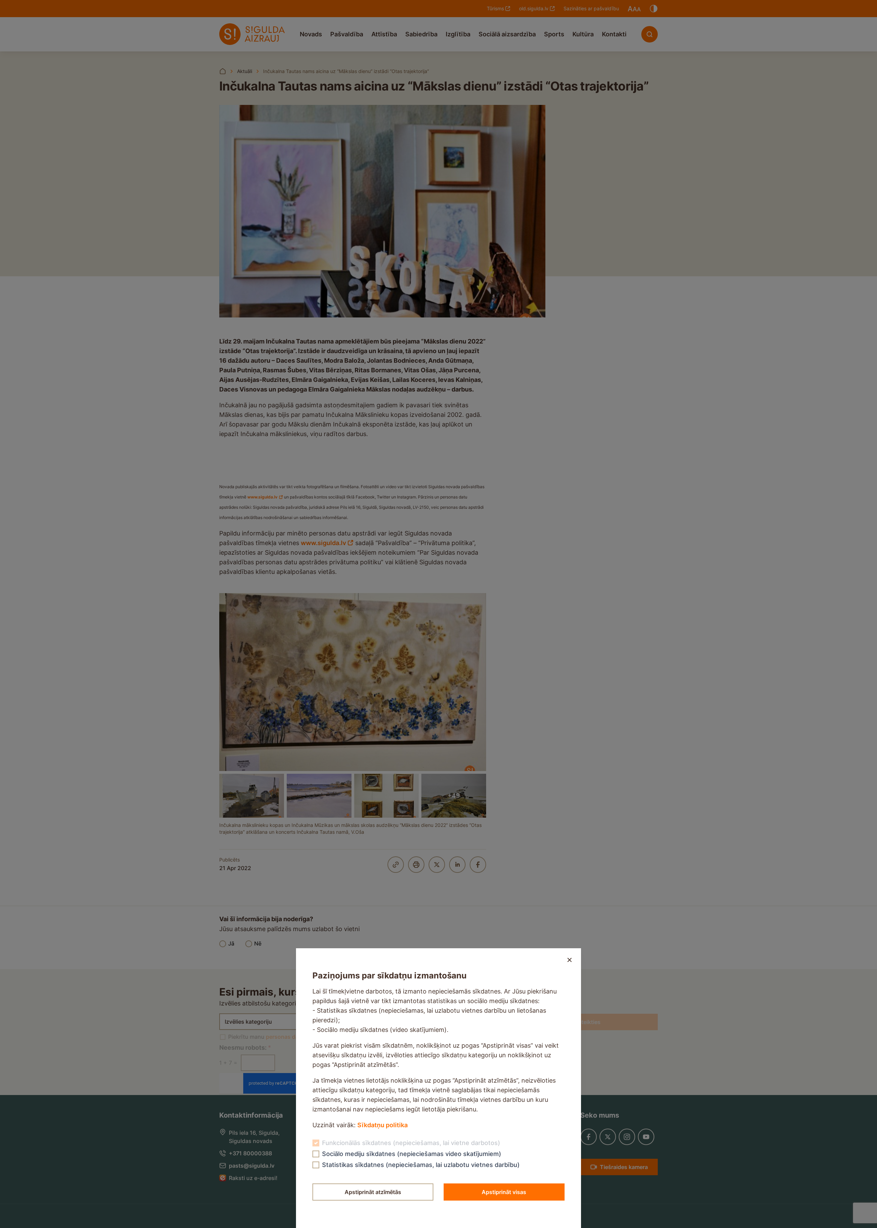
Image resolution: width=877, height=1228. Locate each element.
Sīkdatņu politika (382, 1125)
